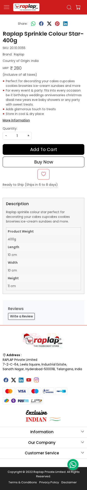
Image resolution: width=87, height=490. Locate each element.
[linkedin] (65, 23)
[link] (69, 7)
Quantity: (10, 128)
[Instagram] (36, 380)
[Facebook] (6, 380)
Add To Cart (43, 149)
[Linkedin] (21, 380)
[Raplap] (26, 7)
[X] (13, 380)
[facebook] (41, 23)
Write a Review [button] (21, 316)
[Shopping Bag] (77, 7)
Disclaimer (69, 482)
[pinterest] (57, 23)
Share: (22, 23)
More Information (16, 120)
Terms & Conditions (22, 482)
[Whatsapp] (33, 23)
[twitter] (49, 23)
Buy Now (43, 162)
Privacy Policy (49, 482)
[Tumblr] (44, 378)
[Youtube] (28, 380)
